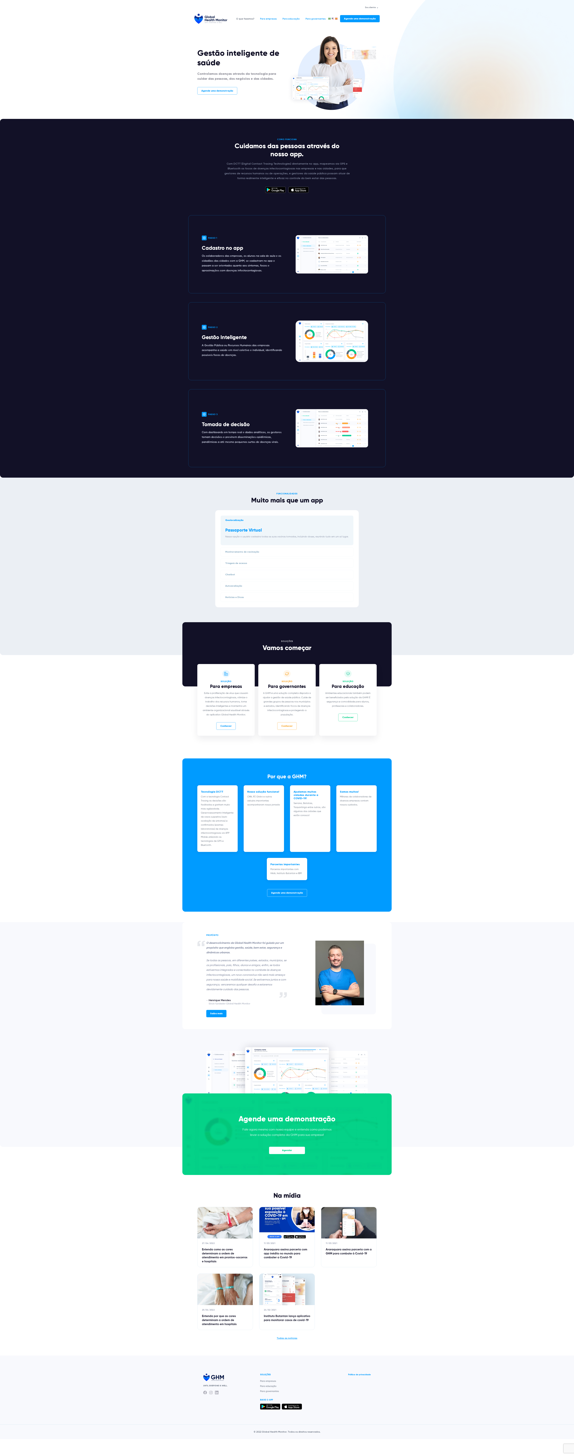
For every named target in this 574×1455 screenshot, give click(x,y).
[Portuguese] (329, 19)
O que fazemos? (245, 19)
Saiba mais (216, 1013)
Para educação (291, 19)
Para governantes (316, 19)
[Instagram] (211, 1392)
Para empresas (268, 19)
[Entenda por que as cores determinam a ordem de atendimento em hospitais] (225, 1302)
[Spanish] (336, 19)
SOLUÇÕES (265, 1375)
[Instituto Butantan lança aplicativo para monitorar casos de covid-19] (287, 1302)
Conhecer (226, 726)
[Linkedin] (217, 1392)
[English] (333, 19)
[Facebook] (205, 1392)
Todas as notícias (287, 1338)
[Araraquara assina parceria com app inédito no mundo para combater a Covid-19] (287, 1237)
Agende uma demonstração (360, 18)
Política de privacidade (359, 1375)
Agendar (287, 1150)
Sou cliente (370, 8)
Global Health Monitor (210, 18)
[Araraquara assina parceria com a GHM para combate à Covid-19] (349, 1237)
